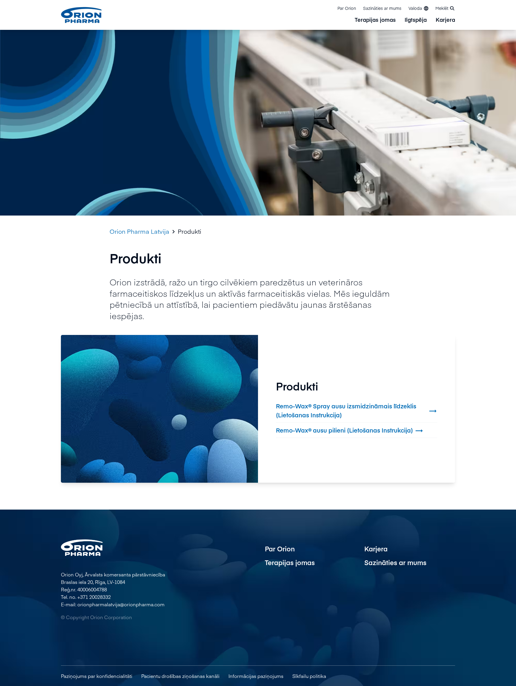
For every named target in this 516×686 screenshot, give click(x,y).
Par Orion (346, 8)
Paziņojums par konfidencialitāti (96, 676)
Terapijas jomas (375, 20)
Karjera (445, 20)
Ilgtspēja (416, 20)
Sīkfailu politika (309, 676)
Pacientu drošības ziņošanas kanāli (180, 676)
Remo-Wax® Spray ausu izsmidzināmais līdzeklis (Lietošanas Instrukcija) (356, 410)
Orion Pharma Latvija (139, 231)
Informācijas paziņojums (255, 676)
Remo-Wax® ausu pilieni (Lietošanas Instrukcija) (349, 430)
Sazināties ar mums (382, 8)
